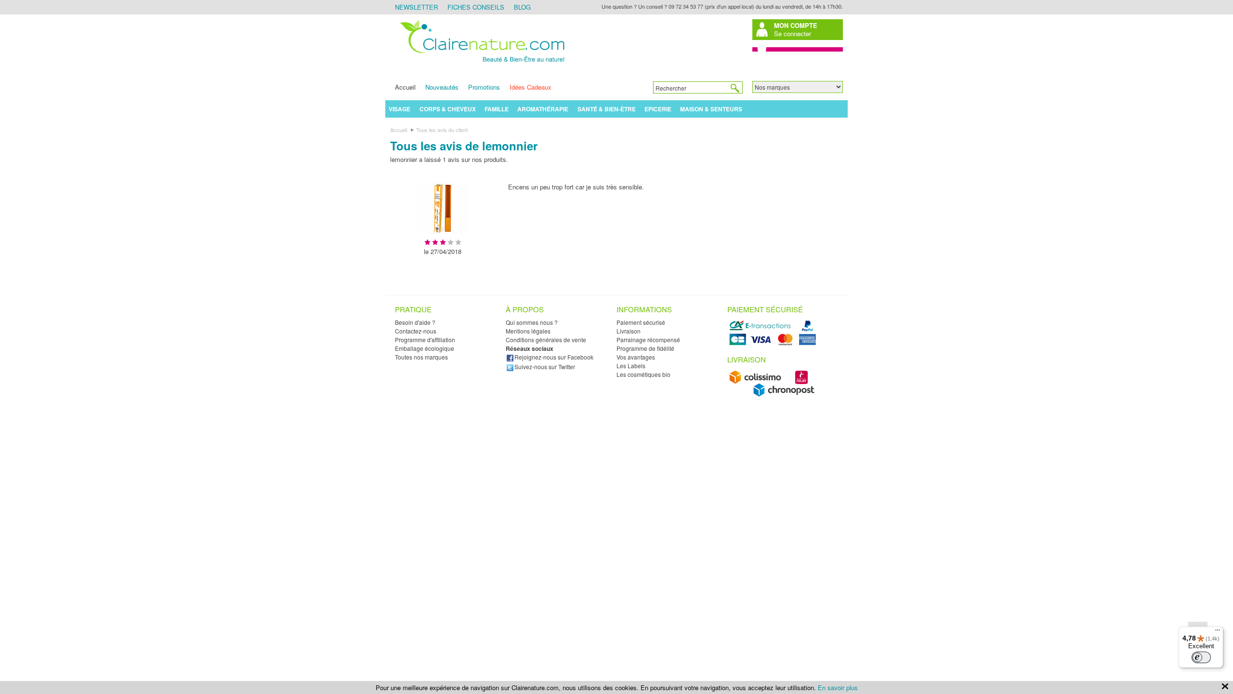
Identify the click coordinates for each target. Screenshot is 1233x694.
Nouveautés (442, 87)
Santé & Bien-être (606, 109)
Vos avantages (635, 357)
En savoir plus (838, 687)
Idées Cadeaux (530, 87)
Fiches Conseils (475, 7)
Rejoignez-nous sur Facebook (553, 357)
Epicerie (657, 109)
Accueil (405, 87)
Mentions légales (528, 331)
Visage (399, 109)
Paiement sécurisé (640, 322)
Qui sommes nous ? (532, 322)
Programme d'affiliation (425, 339)
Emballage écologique (424, 348)
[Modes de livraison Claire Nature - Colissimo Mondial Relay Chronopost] (774, 394)
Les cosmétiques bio (643, 374)
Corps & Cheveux (448, 109)
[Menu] (1217, 632)
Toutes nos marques (421, 357)
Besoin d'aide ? (415, 322)
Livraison (628, 331)
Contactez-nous (415, 331)
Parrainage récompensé (648, 339)
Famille (497, 109)
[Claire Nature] (480, 63)
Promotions (484, 87)
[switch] (1201, 657)
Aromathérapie (542, 109)
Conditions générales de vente (546, 339)
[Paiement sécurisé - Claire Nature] (774, 344)
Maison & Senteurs (711, 109)
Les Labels (630, 365)
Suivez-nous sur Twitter (544, 366)
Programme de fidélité (645, 348)
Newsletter (416, 7)
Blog (522, 7)
